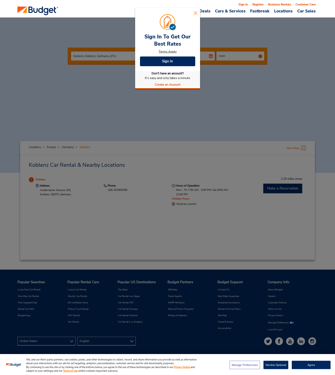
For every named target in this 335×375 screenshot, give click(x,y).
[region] (167, 364)
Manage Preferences (245, 364)
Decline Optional (276, 364)
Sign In (167, 61)
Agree (311, 364)
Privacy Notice (182, 367)
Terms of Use (70, 371)
